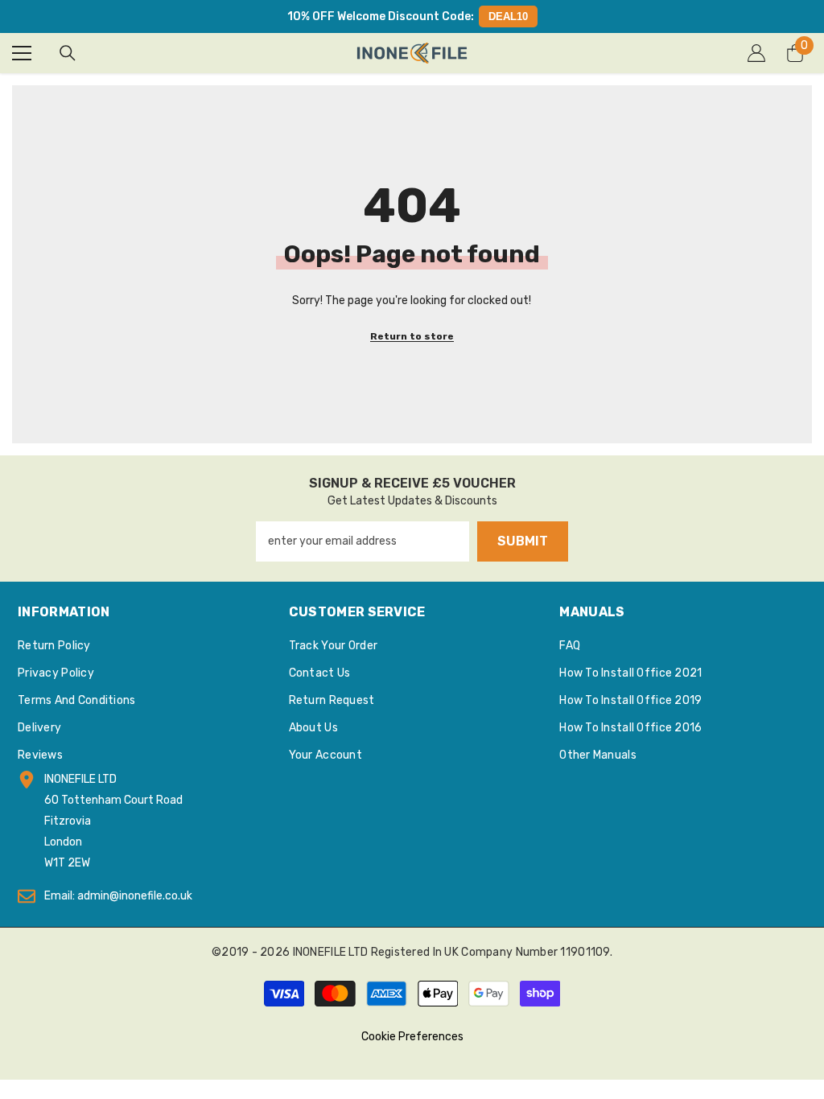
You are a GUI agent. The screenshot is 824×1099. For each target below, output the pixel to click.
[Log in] (756, 53)
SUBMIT (522, 541)
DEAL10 (508, 16)
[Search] (67, 53)
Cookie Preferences (412, 1036)
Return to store (412, 336)
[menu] (21, 53)
